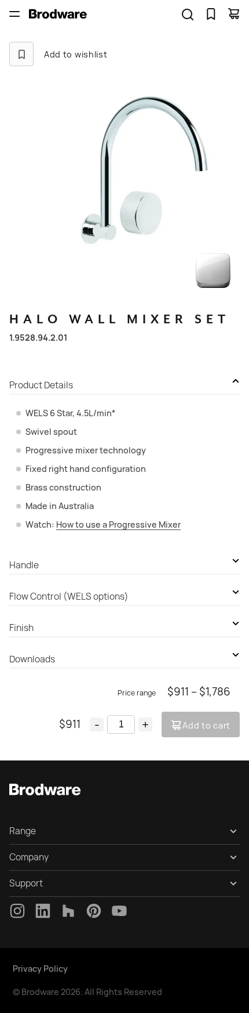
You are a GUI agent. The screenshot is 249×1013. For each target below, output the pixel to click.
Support (26, 883)
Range (22, 831)
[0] (211, 14)
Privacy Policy (40, 968)
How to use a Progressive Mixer (118, 524)
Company (29, 857)
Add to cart (206, 725)
